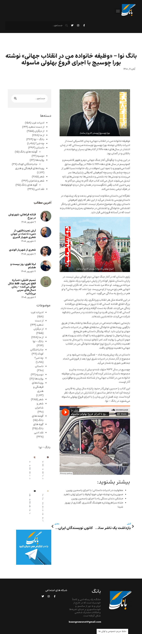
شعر (41, 177)
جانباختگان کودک (27, 164)
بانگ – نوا (39, 139)
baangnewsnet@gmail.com (85, 622)
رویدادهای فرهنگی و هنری (29, 168)
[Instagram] (78, 25)
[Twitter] (72, 25)
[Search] (15, 98)
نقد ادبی (39, 189)
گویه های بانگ (29, 185)
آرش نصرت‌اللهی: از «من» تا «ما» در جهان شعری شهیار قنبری (23, 233)
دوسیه (40, 156)
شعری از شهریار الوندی (22, 250)
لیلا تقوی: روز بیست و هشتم (23, 266)
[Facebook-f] (84, 25)
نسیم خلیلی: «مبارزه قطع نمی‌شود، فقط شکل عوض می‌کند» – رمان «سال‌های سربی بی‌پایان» (22, 286)
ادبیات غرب (38, 123)
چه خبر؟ (39, 143)
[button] (118, 11)
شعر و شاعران (36, 181)
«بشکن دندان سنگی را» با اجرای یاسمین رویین (97, 499)
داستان (40, 148)
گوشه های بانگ (28, 152)
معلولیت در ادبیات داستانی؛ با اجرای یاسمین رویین (94, 490)
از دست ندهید (36, 127)
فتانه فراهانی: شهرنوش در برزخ (22, 216)
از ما (41, 135)
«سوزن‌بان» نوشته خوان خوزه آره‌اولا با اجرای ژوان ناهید (93, 494)
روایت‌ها (39, 160)
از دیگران (39, 131)
